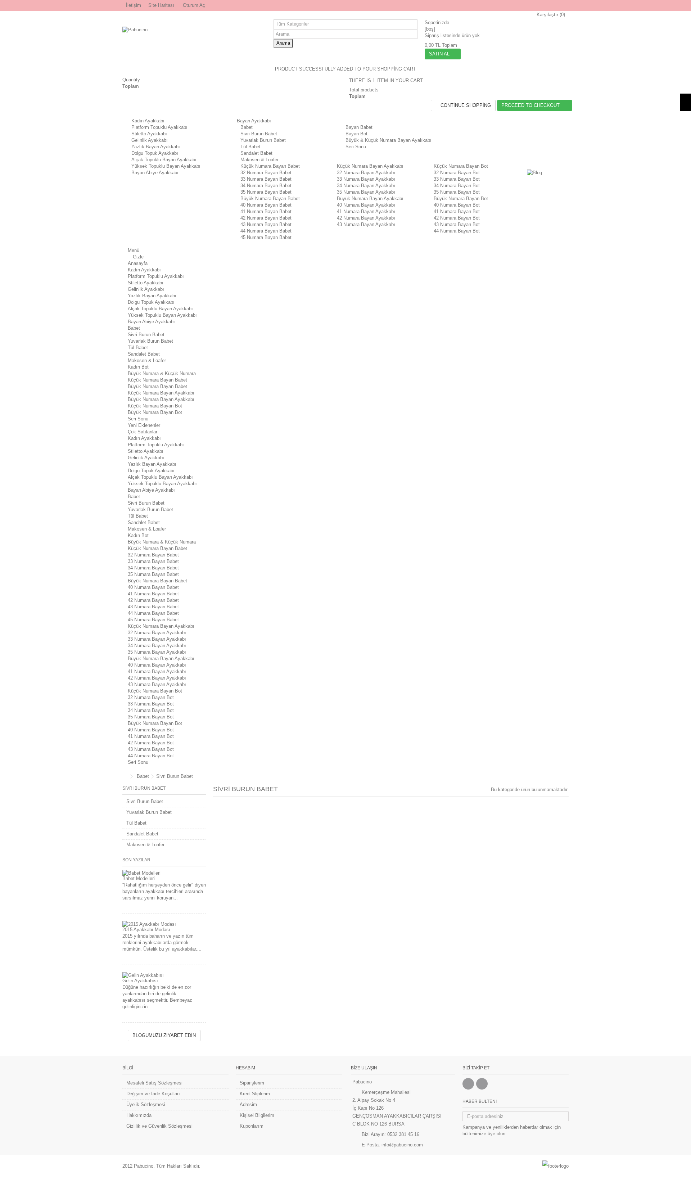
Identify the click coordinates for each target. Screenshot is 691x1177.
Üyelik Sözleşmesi (145, 1104)
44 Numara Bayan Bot (457, 231)
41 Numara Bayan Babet (266, 211)
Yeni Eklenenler (144, 425)
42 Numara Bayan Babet (266, 218)
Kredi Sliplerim (255, 1093)
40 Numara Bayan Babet (266, 205)
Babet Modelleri (138, 878)
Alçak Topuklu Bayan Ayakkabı (164, 159)
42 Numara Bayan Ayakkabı (366, 218)
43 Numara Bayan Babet (266, 224)
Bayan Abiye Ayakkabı (155, 172)
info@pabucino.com (402, 1144)
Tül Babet (250, 146)
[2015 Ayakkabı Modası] (164, 924)
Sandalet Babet (256, 153)
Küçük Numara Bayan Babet (270, 166)
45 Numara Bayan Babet (266, 237)
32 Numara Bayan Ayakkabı (366, 172)
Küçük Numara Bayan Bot (461, 166)
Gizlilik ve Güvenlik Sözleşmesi (159, 1126)
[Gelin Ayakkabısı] (164, 975)
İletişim (133, 5)
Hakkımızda (139, 1115)
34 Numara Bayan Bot (457, 185)
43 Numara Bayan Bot (457, 224)
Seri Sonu (138, 418)
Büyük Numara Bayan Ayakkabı (370, 198)
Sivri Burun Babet (258, 133)
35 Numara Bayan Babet (266, 192)
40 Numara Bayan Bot (457, 205)
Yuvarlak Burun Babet (263, 140)
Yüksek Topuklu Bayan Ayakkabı (165, 166)
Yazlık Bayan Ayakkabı (155, 146)
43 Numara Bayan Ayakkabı (366, 224)
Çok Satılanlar (142, 431)
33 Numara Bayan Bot (457, 179)
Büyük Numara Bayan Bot (461, 198)
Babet (246, 127)
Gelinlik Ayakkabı (149, 140)
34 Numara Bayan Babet (266, 185)
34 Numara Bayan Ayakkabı (366, 185)
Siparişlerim (252, 1083)
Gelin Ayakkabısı (140, 980)
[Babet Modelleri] (164, 873)
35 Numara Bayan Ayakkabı (366, 192)
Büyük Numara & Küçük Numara (162, 373)
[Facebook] (468, 1084)
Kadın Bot (138, 367)
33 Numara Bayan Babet (266, 179)
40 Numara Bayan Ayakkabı (366, 205)
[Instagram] (482, 1084)
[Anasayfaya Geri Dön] (124, 776)
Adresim (248, 1104)
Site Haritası (161, 5)
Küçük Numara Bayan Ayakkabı (370, 166)
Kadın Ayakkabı (147, 120)
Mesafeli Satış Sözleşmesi (154, 1083)
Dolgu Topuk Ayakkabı (154, 153)
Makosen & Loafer (259, 159)
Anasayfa (138, 263)
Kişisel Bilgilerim (257, 1115)
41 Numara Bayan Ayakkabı (366, 211)
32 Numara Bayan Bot (457, 172)
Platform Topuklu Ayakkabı (159, 127)
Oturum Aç (193, 5)
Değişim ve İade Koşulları (153, 1093)
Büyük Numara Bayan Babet (270, 198)
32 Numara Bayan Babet (266, 172)
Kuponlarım (251, 1126)
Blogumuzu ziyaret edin (164, 1035)
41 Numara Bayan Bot (457, 211)
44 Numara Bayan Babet (266, 231)
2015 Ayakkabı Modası (146, 929)
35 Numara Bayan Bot (457, 192)
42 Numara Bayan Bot (457, 218)
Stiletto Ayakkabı (149, 133)
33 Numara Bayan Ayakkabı (366, 179)
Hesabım (245, 1067)
